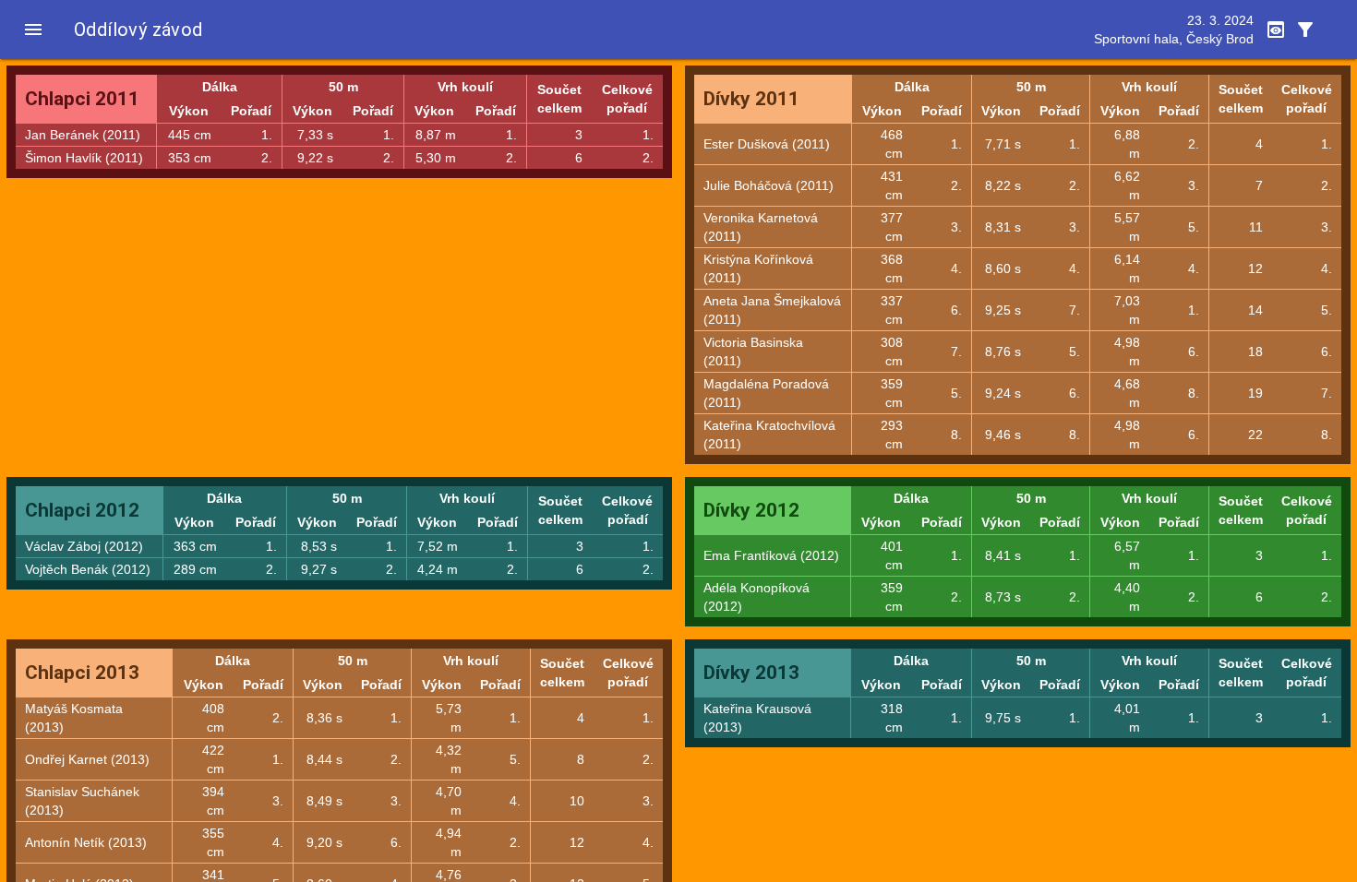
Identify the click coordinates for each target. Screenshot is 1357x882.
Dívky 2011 (751, 99)
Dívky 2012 (751, 510)
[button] (33, 29)
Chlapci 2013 (82, 673)
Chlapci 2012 (82, 510)
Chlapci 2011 (82, 99)
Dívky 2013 (751, 673)
